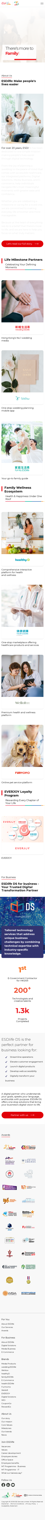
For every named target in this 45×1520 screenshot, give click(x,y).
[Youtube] (13, 1485)
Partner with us (19, 1115)
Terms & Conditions (17, 1504)
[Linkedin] (8, 1485)
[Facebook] (3, 1485)
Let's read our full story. (19, 243)
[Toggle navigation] (42, 3)
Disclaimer (5, 1504)
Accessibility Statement (9, 1506)
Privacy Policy (31, 1504)
